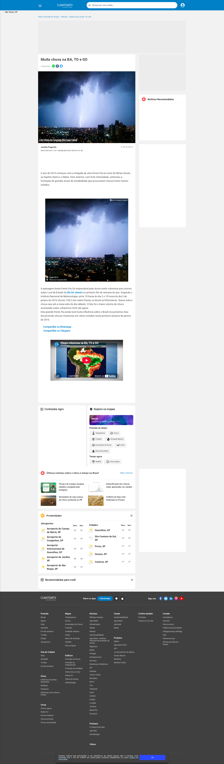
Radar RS (93, 710)
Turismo (93, 707)
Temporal (93, 689)
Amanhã (44, 628)
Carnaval (93, 714)
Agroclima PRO (120, 645)
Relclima (44, 685)
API (115, 648)
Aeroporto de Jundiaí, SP (58, 559)
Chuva (116, 433)
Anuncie (166, 621)
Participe (142, 617)
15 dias (44, 635)
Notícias (93, 613)
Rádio (116, 628)
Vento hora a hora (72, 672)
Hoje (42, 624)
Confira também (145, 613)
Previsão (44, 613)
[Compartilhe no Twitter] (61, 66)
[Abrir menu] (40, 6)
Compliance (168, 617)
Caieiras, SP (101, 561)
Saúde (92, 628)
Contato (166, 613)
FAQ (164, 635)
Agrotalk (93, 731)
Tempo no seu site (145, 621)
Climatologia (70, 683)
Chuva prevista (47, 719)
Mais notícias (126, 473)
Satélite (98, 462)
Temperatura (100, 433)
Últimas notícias (96, 617)
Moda (92, 650)
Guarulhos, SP (102, 530)
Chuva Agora (115, 462)
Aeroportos (45, 642)
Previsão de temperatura (70, 664)
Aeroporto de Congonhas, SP (55, 539)
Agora (43, 621)
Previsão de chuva (72, 659)
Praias (43, 638)
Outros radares (47, 715)
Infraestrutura (96, 657)
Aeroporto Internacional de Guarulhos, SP (56, 549)
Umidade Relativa (116, 439)
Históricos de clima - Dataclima (49, 681)
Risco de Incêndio (102, 451)
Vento (122, 445)
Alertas (93, 631)
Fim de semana (47, 631)
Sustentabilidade (97, 635)
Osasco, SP (101, 554)
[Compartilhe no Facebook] (57, 66)
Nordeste (93, 678)
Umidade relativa (72, 631)
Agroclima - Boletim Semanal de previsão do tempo (100, 640)
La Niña (93, 703)
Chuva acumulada (48, 722)
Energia (93, 653)
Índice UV (69, 675)
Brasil (43, 617)
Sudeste (93, 671)
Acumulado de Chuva (103, 445)
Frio (91, 685)
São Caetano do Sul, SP (106, 538)
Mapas (68, 613)
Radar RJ (44, 712)
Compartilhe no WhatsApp (57, 326)
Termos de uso (169, 638)
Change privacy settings (172, 631)
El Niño (92, 699)
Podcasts (45, 689)
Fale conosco (168, 624)
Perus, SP (100, 546)
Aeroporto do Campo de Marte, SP (58, 530)
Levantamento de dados (124, 652)
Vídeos (93, 744)
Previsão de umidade (74, 668)
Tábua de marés (71, 679)
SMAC (116, 641)
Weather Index (120, 663)
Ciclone (93, 696)
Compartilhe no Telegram (56, 330)
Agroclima (94, 621)
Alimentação (95, 624)
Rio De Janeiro (75, 292)
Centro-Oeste (95, 675)
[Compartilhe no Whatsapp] (53, 66)
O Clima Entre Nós (97, 727)
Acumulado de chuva (74, 624)
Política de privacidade (172, 628)
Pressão (99, 439)
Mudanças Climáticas (99, 664)
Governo (93, 661)
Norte (92, 682)
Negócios (93, 646)
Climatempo (105, 598)
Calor (92, 692)
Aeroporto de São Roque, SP (56, 567)
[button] (9, 12)
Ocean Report (119, 656)
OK (152, 757)
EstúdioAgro (95, 734)
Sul (91, 668)
